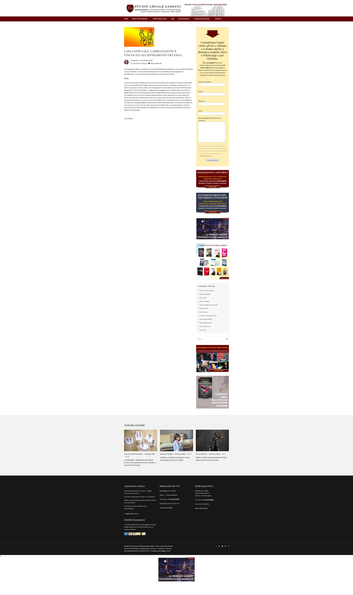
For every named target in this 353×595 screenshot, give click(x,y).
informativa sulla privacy (206, 156)
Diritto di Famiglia (204, 301)
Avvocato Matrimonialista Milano (143, 546)
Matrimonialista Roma (205, 323)
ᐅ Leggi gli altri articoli (131, 513)
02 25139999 (200, 4)
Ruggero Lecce (165, 551)
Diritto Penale (203, 312)
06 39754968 (221, 4)
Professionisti (183, 19)
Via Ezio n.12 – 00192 (201, 491)
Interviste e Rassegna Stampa (208, 315)
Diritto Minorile (156, 63)
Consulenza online (202, 19)
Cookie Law (161, 548)
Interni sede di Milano (166, 508)
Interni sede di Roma (201, 508)
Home (126, 19)
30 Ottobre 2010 (146, 60)
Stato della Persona (205, 326)
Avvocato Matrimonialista (206, 290)
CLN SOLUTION (143, 551)
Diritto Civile (203, 297)
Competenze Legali (160, 19)
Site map (168, 548)
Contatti (218, 19)
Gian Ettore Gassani (139, 19)
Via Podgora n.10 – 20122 (168, 491)
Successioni (202, 330)
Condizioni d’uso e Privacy (148, 548)
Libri (172, 19)
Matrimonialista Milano (205, 319)
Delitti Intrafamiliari (204, 294)
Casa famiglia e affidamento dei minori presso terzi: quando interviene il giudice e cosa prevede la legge (140, 462)
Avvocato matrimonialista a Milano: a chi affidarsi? (139, 497)
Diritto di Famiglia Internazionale (208, 305)
